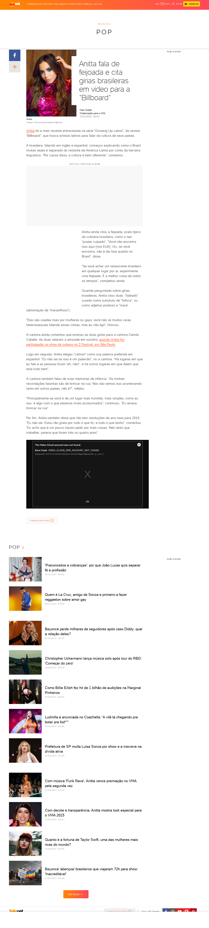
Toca (180, 13)
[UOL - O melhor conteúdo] (14, 4)
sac (157, 4)
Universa (117, 13)
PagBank (87, 4)
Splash (107, 13)
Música (104, 23)
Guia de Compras (194, 13)
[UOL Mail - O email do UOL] (165, 4)
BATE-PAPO (48, 4)
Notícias (46, 13)
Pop (104, 32)
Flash (25, 13)
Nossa (162, 13)
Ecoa (141, 13)
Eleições (35, 13)
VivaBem (128, 13)
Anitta (30, 131)
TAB (168, 13)
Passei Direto (75, 4)
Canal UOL (151, 13)
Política (56, 13)
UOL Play (97, 4)
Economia (78, 13)
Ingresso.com (34, 4)
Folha (88, 13)
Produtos (15, 13)
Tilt (136, 13)
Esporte (97, 13)
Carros (67, 13)
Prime (173, 13)
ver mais (74, 894)
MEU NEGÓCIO (61, 4)
